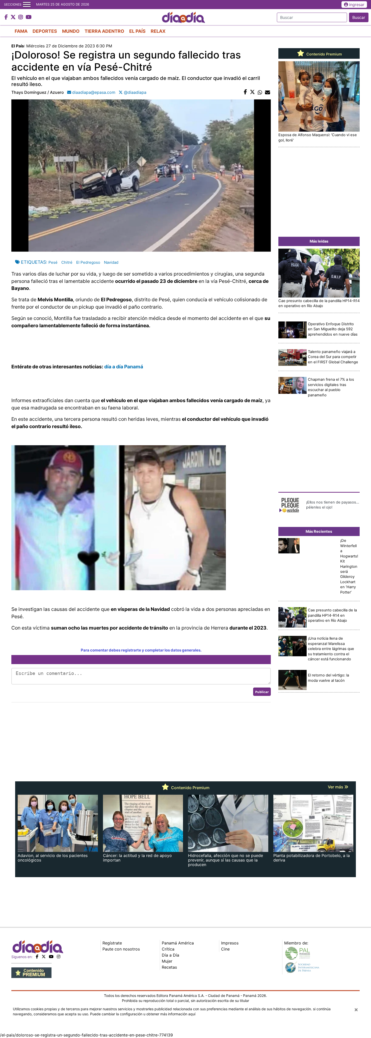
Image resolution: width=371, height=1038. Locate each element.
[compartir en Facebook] (245, 92)
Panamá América (178, 942)
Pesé (53, 262)
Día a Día (170, 955)
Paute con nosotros (121, 949)
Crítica (168, 949)
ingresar (356, 4)
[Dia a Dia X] (14, 17)
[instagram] (58, 956)
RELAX (158, 31)
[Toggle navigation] (26, 4)
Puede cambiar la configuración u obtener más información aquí (142, 1014)
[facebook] (37, 956)
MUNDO (71, 31)
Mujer (167, 961)
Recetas (169, 967)
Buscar (358, 17)
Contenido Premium (323, 54)
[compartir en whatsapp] (259, 92)
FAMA (21, 31)
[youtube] (51, 956)
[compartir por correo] (267, 92)
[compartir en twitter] (252, 92)
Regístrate (112, 942)
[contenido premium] (31, 972)
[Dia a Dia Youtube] (29, 17)
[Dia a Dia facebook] (7, 17)
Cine (225, 949)
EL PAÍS (137, 31)
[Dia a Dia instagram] (21, 17)
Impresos (229, 942)
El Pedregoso (88, 262)
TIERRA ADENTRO (104, 31)
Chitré (66, 262)
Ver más (336, 786)
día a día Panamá (123, 367)
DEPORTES (45, 31)
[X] (44, 956)
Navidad (111, 262)
